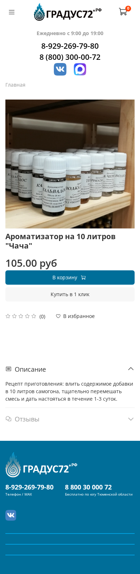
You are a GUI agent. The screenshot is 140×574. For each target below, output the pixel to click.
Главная (15, 84)
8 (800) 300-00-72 (70, 57)
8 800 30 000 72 (88, 487)
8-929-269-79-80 (70, 46)
